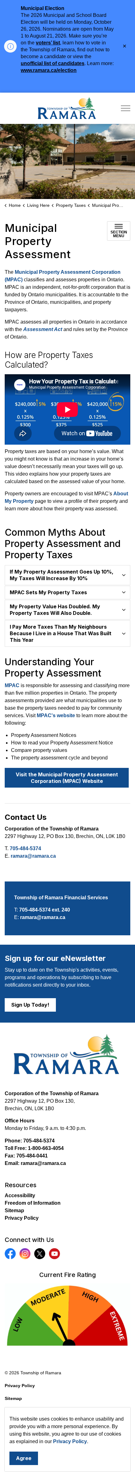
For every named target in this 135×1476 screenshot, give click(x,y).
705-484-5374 (25, 848)
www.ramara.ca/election (49, 70)
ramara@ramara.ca (33, 856)
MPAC (12, 685)
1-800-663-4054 (46, 1148)
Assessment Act (42, 329)
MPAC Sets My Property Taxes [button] (48, 592)
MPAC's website (56, 715)
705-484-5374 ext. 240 (44, 909)
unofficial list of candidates (52, 63)
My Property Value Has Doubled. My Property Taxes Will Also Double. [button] (55, 609)
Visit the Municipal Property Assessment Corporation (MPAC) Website (67, 777)
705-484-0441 (32, 1155)
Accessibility (20, 1195)
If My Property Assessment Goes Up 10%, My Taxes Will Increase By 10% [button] (61, 575)
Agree (23, 1458)
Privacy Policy (70, 1441)
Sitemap (14, 1210)
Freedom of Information (33, 1203)
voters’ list (48, 42)
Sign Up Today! (30, 1005)
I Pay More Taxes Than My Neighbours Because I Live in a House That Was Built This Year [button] (60, 633)
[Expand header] (125, 108)
